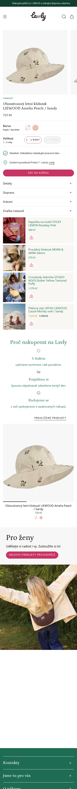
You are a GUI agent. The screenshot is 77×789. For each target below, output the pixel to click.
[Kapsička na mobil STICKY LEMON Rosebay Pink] (14, 230)
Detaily (7, 183)
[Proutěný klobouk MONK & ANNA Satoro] (14, 258)
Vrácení (8, 202)
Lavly (52, 162)
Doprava (8, 192)
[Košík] (72, 17)
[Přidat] (31, 237)
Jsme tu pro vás (16, 775)
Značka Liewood (13, 211)
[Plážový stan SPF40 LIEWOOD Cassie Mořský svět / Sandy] (14, 317)
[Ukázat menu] (5, 17)
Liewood (8, 98)
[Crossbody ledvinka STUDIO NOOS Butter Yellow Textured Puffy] (14, 287)
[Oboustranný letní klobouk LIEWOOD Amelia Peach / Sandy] (38, 463)
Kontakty (11, 762)
